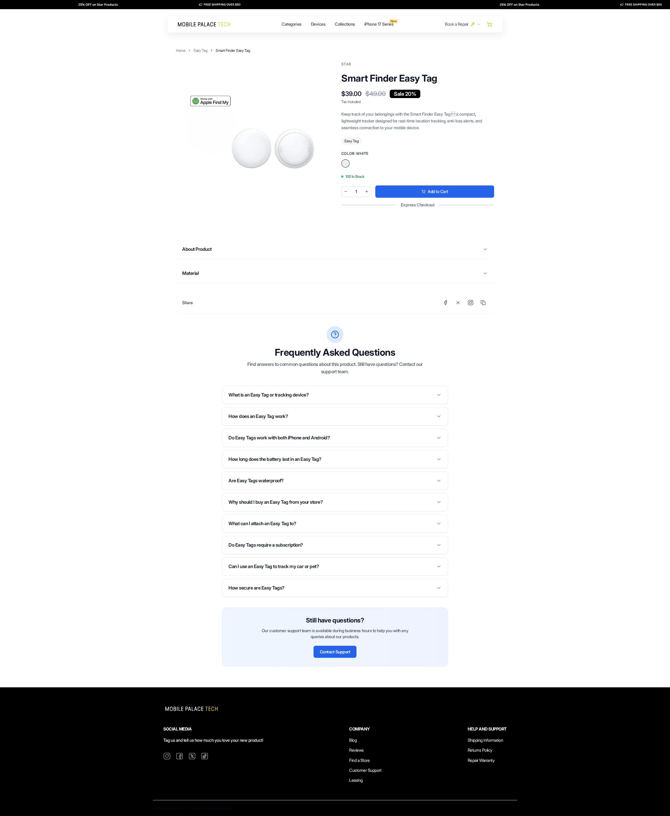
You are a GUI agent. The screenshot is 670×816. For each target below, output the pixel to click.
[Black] (345, 163)
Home (180, 50)
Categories (291, 24)
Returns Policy (480, 750)
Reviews (356, 750)
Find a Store (359, 760)
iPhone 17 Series (378, 24)
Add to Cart (438, 191)
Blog (353, 740)
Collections (345, 24)
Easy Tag (200, 50)
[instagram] (167, 756)
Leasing (356, 780)
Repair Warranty (481, 760)
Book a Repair (456, 24)
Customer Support (365, 770)
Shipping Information (485, 740)
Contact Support (335, 651)
